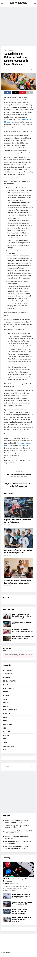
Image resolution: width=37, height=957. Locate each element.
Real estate (7, 724)
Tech (5, 739)
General (11, 50)
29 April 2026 (8, 555)
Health (5, 706)
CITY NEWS (18, 2)
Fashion (6, 692)
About (3, 949)
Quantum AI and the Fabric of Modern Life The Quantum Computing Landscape (20, 911)
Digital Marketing (10, 681)
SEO (4, 728)
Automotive (7, 674)
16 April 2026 (8, 585)
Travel (5, 742)
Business (6, 677)
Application (7, 670)
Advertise (10, 949)
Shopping (6, 731)
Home (5, 50)
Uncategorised (8, 746)
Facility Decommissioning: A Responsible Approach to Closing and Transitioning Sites (21, 616)
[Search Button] (32, 767)
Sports (6, 735)
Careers (18, 949)
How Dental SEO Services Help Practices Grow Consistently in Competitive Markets (21, 896)
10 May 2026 (8, 524)
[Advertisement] (18, 25)
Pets (5, 721)
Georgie (7, 883)
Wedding (6, 749)
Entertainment (9, 688)
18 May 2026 (14, 883)
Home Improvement (10, 710)
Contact (25, 949)
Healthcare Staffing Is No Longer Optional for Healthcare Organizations (21, 919)
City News (8, 952)
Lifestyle (6, 713)
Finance (6, 695)
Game (5, 699)
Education (7, 684)
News (5, 717)
